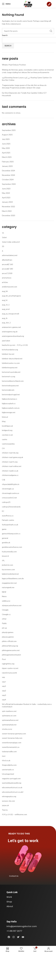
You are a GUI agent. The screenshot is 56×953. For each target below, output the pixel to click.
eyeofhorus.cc (8, 516)
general (5, 538)
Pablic (4, 623)
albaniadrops (7, 260)
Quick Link (12, 892)
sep (3, 677)
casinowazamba (8, 444)
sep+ (4, 682)
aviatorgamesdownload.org (13, 336)
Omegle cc (6, 614)
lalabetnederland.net (10, 574)
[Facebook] (9, 937)
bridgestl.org (7, 430)
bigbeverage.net (8, 412)
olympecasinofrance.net (11, 605)
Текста (5, 810)
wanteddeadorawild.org (11, 783)
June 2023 (6, 188)
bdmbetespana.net (9, 367)
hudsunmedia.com (9, 551)
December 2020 (8, 215)
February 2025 (8, 161)
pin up (4, 628)
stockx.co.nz (7, 729)
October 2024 (8, 179)
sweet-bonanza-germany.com (14, 733)
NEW (4, 592)
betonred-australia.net (11, 372)
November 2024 (8, 175)
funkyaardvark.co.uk (10, 524)
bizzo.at (5, 417)
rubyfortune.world (9, 673)
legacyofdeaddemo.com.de (13, 578)
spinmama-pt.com (9, 715)
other (4, 619)
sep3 (4, 695)
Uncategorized (8, 774)
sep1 (4, 686)
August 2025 (7, 134)
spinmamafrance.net (10, 720)
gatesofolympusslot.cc (11, 533)
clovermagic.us (8, 489)
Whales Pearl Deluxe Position (14, 65)
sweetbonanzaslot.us (10, 747)
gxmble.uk (6, 542)
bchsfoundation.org (10, 349)
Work (9, 897)
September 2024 (9, 184)
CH (3, 448)
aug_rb (4, 318)
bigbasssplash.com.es (11, 408)
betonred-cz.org (8, 376)
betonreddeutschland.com (13, 381)
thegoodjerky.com (9, 765)
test (3, 756)
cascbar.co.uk (7, 435)
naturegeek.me (8, 587)
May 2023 (6, 193)
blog (3, 421)
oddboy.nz (6, 601)
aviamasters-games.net (11, 327)
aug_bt (5, 300)
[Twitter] (18, 937)
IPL (3, 560)
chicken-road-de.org (10, 453)
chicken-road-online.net (11, 466)
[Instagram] (13, 937)
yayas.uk (5, 805)
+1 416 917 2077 (14, 931)
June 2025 (6, 144)
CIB (3, 480)
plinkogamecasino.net (11, 650)
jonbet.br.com (7, 565)
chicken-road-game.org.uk (12, 457)
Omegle (5, 610)
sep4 (4, 699)
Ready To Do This (19, 833)
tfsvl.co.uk (6, 760)
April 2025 (6, 153)
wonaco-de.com (8, 801)
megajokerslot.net (9, 583)
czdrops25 (6, 502)
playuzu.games (8, 637)
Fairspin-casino (8, 520)
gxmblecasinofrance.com (12, 547)
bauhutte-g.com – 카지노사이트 (15, 345)
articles (5, 282)
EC (3, 511)
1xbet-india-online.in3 (11, 242)
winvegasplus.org (9, 796)
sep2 (4, 691)
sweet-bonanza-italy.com (12, 738)
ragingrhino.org (8, 664)
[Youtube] (23, 937)
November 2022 (8, 206)
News (4, 596)
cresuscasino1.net (9, 497)
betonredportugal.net (11, 394)
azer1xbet (6, 341)
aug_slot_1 (6, 322)
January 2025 (7, 166)
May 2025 (6, 148)
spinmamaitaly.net (9, 725)
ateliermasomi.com (9, 287)
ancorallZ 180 (7, 269)
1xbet (4, 237)
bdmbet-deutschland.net (12, 358)
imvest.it (5, 556)
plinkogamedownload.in (11, 655)
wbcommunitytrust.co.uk (12, 787)
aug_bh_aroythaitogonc (11, 296)
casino (4, 439)
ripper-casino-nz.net (10, 668)
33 (3, 246)
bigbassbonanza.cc (9, 399)
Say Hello (12, 921)
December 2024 (8, 170)
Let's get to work (23, 840)
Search (5, 35)
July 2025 (6, 139)
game (4, 529)
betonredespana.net (10, 385)
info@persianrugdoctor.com (22, 926)
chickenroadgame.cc (10, 475)
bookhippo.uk (7, 426)
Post (4, 659)
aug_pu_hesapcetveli (10, 314)
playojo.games (7, 632)
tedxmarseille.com (9, 751)
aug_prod (6, 309)
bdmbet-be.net (8, 354)
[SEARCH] (51, 31)
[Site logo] (28, 4)
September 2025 (9, 130)
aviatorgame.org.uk (9, 331)
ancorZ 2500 (7, 273)
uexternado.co (8, 769)
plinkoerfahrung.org (10, 646)
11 (3, 233)
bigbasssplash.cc (9, 403)
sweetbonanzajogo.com (11, 742)
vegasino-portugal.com (11, 778)
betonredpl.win (8, 390)
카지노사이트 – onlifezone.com (14, 814)
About (10, 906)
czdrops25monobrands (11, 507)
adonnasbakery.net (9, 255)
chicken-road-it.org (9, 462)
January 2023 (7, 202)
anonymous (6, 278)
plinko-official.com (9, 641)
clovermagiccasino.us (10, 493)
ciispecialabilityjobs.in (10, 484)
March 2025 (7, 157)
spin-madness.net (9, 711)
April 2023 (6, 197)
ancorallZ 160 (7, 264)
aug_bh (5, 291)
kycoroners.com (8, 569)
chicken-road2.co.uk (10, 471)
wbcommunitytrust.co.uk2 (12, 792)
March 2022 (7, 211)
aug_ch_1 (6, 305)
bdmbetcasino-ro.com (11, 363)
